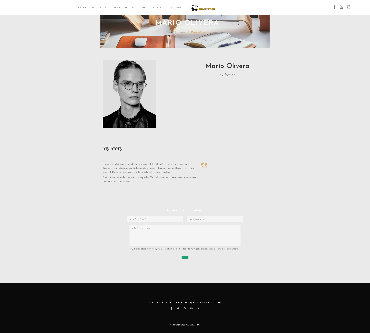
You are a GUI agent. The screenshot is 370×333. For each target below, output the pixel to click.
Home (170, 31)
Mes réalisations (124, 7)
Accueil (82, 7)
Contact (158, 7)
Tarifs (144, 7)
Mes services (100, 7)
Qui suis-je (176, 7)
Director (182, 31)
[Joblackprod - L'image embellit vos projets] (202, 7)
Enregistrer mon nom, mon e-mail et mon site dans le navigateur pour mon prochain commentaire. (186, 249)
